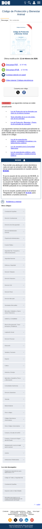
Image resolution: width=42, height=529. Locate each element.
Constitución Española (10, 211)
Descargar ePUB (17, 70)
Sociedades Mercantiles (11, 305)
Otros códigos (8, 412)
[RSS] (10, 521)
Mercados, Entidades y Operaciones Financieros (13, 312)
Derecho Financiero (10, 278)
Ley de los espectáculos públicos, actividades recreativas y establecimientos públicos (24, 141)
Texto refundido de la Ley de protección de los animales (23, 117)
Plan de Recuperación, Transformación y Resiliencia (12, 325)
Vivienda (7, 399)
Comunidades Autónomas (11, 385)
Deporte (7, 359)
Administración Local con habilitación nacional (13, 446)
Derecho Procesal (9, 339)
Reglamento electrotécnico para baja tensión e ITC (13, 471)
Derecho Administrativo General (11, 231)
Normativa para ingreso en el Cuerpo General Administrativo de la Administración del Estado (13, 499)
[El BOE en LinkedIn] (26, 521)
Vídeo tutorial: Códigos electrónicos (19, 80)
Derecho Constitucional (11, 218)
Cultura (7, 365)
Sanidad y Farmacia (10, 352)
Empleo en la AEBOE (21, 516)
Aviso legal (36, 511)
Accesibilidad (14, 513)
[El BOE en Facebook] (21, 521)
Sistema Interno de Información (17, 514)
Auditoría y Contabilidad (11, 318)
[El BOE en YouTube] (32, 521)
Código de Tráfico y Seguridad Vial (14, 477)
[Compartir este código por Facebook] (24, 93)
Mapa (29, 511)
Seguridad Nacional (10, 258)
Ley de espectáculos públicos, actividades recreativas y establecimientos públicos (23, 153)
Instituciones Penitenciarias (12, 459)
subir (38, 505)
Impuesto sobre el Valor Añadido (13, 490)
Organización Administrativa (12, 238)
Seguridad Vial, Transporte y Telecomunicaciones (12, 251)
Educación (7, 345)
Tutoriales (31, 514)
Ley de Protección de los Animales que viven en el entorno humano (24, 112)
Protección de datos (26, 513)
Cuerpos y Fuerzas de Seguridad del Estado (13, 439)
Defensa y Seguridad (10, 265)
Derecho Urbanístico (10, 392)
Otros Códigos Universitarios (12, 426)
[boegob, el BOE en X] (15, 521)
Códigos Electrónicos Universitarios (10, 419)
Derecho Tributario (10, 272)
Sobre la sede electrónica (17, 511)
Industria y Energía (10, 372)
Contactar (5, 511)
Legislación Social (9, 332)
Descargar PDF (16, 65)
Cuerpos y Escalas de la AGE (12, 432)
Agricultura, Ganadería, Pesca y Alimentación (13, 379)
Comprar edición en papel (16, 75)
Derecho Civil (8, 285)
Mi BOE (29, 193)
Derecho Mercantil (9, 298)
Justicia (7, 453)
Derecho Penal (8, 292)
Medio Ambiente (9, 405)
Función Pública (9, 245)
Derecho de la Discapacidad (12, 224)
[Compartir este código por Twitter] (18, 93)
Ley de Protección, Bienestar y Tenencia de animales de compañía (24, 123)
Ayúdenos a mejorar (13, 202)
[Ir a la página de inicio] (6, 4)
